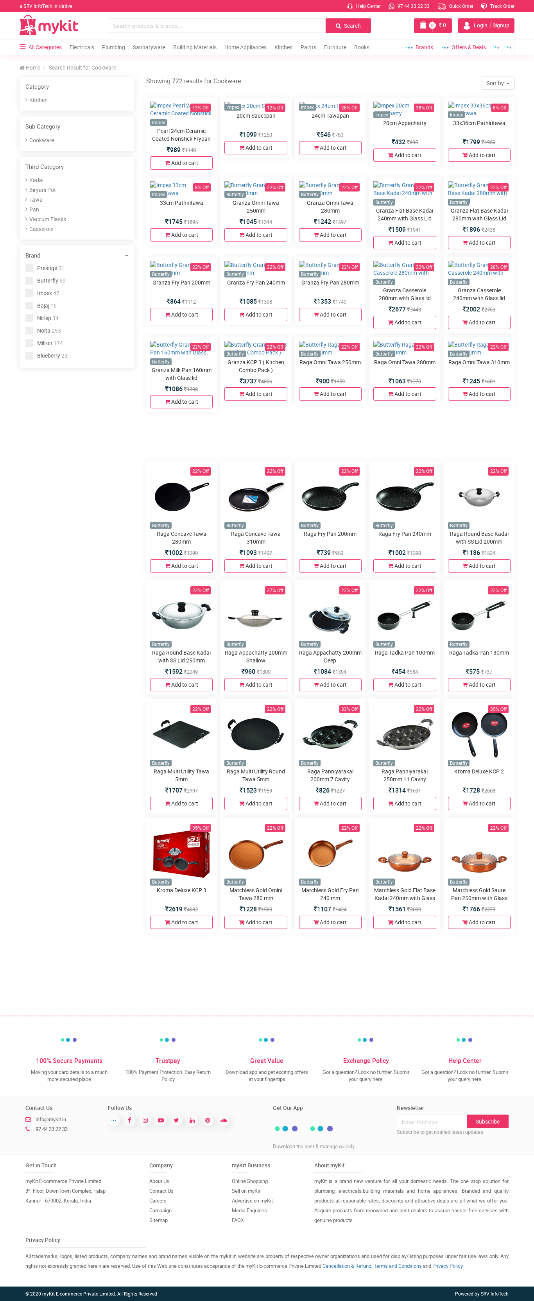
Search (352, 25)
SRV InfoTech (495, 1293)
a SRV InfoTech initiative (46, 6)
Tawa (36, 199)
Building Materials (195, 47)
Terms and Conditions (398, 1265)
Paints (308, 47)
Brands (424, 47)
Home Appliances (245, 47)
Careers (158, 1200)
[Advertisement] (78, 426)
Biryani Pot (42, 189)
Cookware (41, 140)
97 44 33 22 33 (413, 6)
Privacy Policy (447, 1265)
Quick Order (460, 6)
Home (32, 67)
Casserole (41, 229)
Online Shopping (250, 1181)
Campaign (160, 1210)
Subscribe (488, 1121)
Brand (32, 255)
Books (361, 47)
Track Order (501, 6)
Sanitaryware (149, 47)
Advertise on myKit (252, 1200)
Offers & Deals (469, 47)
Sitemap (158, 1220)
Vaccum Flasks (47, 219)
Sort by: (496, 83)
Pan (34, 209)
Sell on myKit (246, 1190)
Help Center (368, 6)
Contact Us (161, 1190)
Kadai (36, 180)
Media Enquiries (249, 1210)
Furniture (335, 47)
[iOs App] (508, 47)
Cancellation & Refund (347, 1265)
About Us (159, 1181)
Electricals (82, 47)
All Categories (45, 47)
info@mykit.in (51, 1119)
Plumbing (113, 47)
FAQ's (238, 1220)
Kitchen (283, 47)
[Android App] (496, 47)
